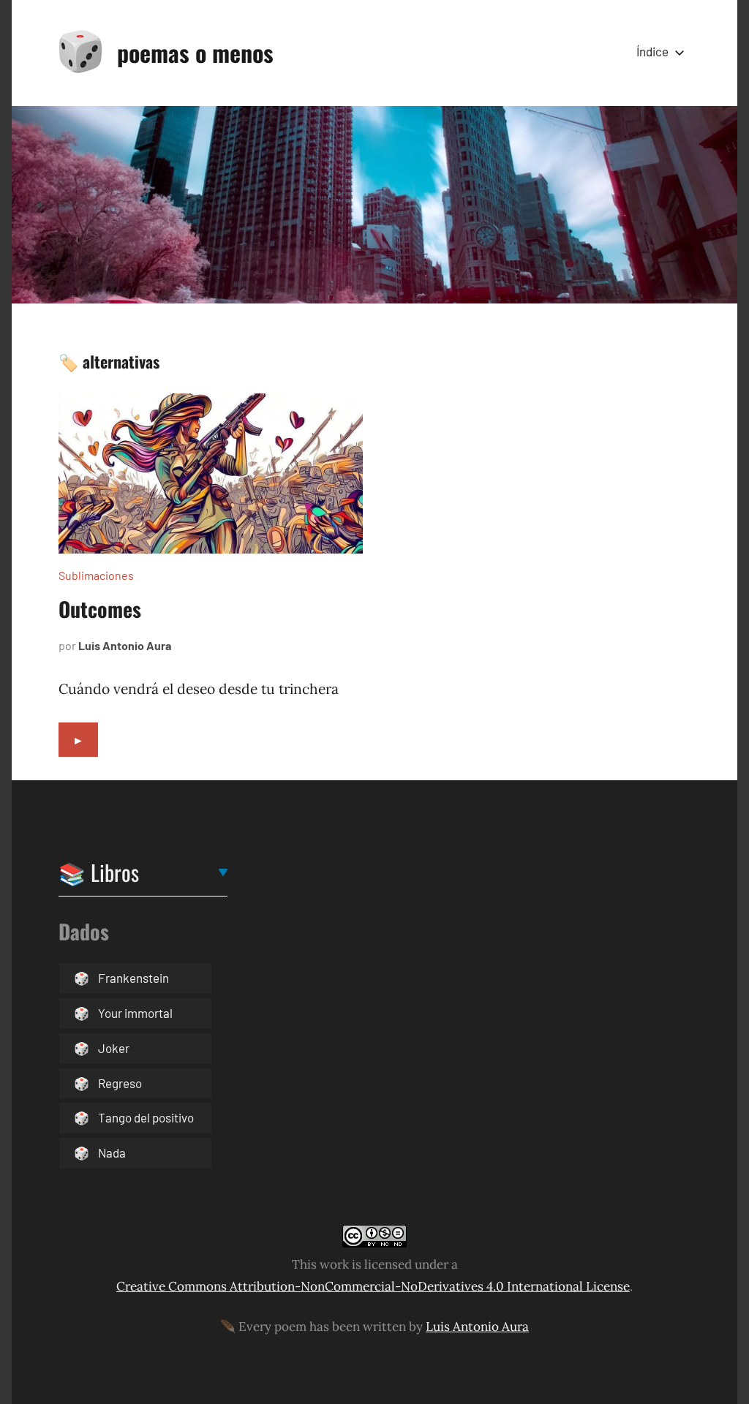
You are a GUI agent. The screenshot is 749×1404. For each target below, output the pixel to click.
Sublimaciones (96, 575)
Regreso (120, 1083)
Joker (113, 1048)
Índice (652, 51)
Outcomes (100, 609)
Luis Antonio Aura (124, 645)
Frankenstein (133, 977)
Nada (112, 1152)
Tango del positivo (146, 1117)
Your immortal (135, 1012)
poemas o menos (195, 52)
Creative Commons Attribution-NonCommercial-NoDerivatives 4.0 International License (373, 1286)
